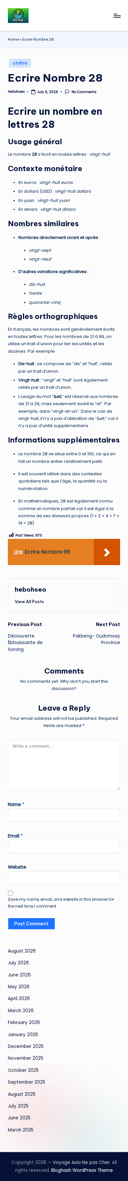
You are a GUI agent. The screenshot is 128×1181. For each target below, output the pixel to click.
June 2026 (19, 975)
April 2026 (19, 998)
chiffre (20, 63)
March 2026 (21, 1011)
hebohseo (30, 589)
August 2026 (22, 951)
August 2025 (21, 1094)
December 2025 (26, 1046)
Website (17, 867)
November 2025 (25, 1058)
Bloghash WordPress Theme (82, 1170)
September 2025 (26, 1082)
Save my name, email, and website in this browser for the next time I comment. (61, 902)
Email (15, 836)
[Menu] (117, 15)
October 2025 (23, 1070)
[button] (29, 601)
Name (16, 804)
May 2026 (19, 987)
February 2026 (24, 1022)
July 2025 (18, 1106)
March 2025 (20, 1130)
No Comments (84, 91)
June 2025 (19, 1118)
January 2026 (23, 1035)
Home (13, 39)
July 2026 (18, 963)
